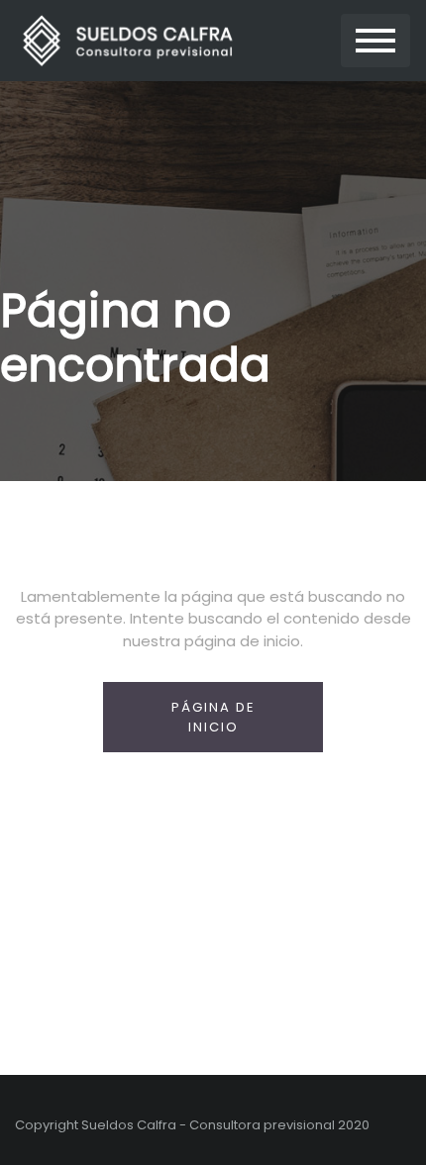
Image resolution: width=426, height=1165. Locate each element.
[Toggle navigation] (375, 41)
